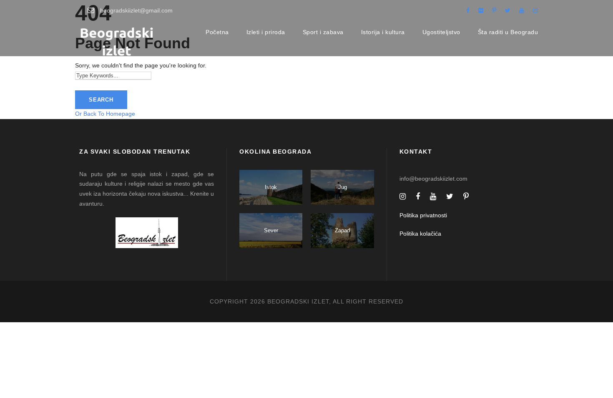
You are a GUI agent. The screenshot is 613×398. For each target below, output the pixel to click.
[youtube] (521, 10)
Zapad (342, 230)
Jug (342, 187)
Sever (271, 230)
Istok (271, 187)
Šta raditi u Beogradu (508, 32)
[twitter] (507, 10)
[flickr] (480, 10)
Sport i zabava (323, 32)
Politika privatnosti (423, 215)
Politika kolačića (420, 233)
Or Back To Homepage (105, 113)
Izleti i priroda (265, 32)
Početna (217, 32)
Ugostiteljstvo (441, 32)
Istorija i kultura (383, 32)
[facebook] (468, 10)
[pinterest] (494, 10)
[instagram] (535, 10)
